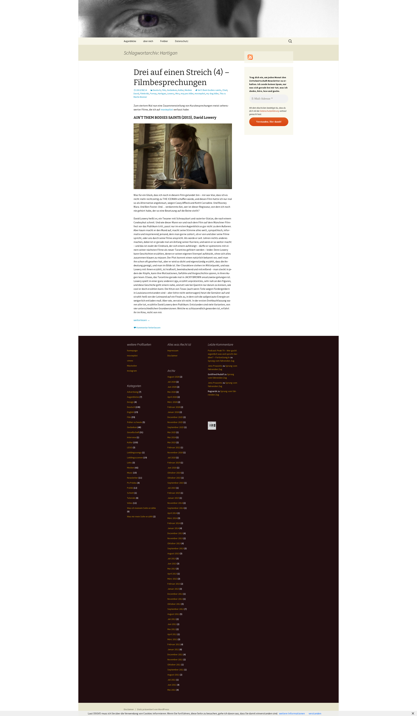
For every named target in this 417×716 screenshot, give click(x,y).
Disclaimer (172, 355)
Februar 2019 (173, 462)
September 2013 (175, 548)
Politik (130, 487)
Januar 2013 (173, 588)
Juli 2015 (171, 487)
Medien (188, 90)
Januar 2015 (173, 497)
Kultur (181, 90)
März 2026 (172, 402)
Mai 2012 (171, 629)
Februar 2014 (173, 523)
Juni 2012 (171, 624)
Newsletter (132, 477)
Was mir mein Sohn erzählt (140, 516)
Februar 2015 (173, 492)
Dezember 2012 (175, 593)
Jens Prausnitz (215, 365)
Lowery (170, 93)
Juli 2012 (171, 619)
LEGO (129, 447)
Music (130, 472)
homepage (132, 350)
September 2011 (175, 669)
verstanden (315, 713)
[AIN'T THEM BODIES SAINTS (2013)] (183, 156)
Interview (131, 437)
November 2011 (175, 659)
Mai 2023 (171, 442)
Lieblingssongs (134, 452)
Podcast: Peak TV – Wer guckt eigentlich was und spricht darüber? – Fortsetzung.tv (223, 354)
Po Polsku (132, 482)
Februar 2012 (173, 644)
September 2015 (175, 482)
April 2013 (172, 573)
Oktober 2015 (174, 477)
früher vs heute (134, 422)
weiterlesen (142, 320)
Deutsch (157, 90)
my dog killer (212, 93)
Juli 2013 (171, 558)
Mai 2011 (171, 689)
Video (130, 502)
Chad (224, 90)
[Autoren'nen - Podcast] (212, 425)
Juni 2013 (171, 563)
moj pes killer (187, 93)
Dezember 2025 (175, 417)
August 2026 (173, 376)
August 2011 (173, 674)
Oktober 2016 (174, 472)
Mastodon (132, 365)
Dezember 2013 (175, 533)
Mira (177, 93)
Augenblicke (130, 41)
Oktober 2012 (174, 603)
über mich (148, 41)
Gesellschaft (133, 432)
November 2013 (175, 538)
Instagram (132, 370)
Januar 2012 (173, 649)
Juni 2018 (171, 467)
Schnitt (130, 492)
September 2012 (175, 609)
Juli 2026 (171, 381)
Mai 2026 (171, 391)
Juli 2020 (171, 457)
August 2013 (173, 553)
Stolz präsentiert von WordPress (153, 709)
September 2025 (175, 427)
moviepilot (200, 93)
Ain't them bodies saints (209, 90)
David (136, 93)
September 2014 (175, 508)
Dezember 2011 (175, 654)
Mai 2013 (171, 568)
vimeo (130, 360)
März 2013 (172, 578)
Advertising (132, 391)
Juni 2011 (171, 684)
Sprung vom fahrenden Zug (221, 360)
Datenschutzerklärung (269, 111)
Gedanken (172, 90)
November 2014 (175, 502)
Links (129, 462)
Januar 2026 (173, 412)
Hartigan (162, 93)
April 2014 (172, 513)
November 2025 (175, 422)
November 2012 (175, 598)
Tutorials (131, 497)
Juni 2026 (171, 386)
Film (164, 90)
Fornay (153, 93)
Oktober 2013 (174, 543)
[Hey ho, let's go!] (250, 56)
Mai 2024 (171, 437)
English (130, 412)
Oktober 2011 (174, 664)
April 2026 (172, 396)
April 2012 (172, 634)
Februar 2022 (173, 447)
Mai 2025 (171, 432)
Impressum (172, 350)
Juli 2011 (171, 679)
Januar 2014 (173, 528)
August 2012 (173, 614)
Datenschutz (181, 41)
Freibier (164, 41)
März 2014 (172, 518)
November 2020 (175, 452)
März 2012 (172, 639)
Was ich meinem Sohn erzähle (141, 508)
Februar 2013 (173, 583)
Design (130, 402)
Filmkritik (144, 93)
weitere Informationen (292, 713)
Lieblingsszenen (135, 457)
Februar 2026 (173, 407)
